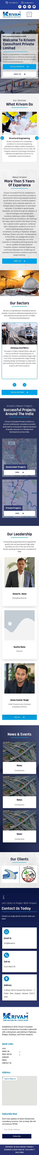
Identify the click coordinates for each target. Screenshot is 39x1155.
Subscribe (17, 1136)
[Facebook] (19, 6)
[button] (2, 138)
